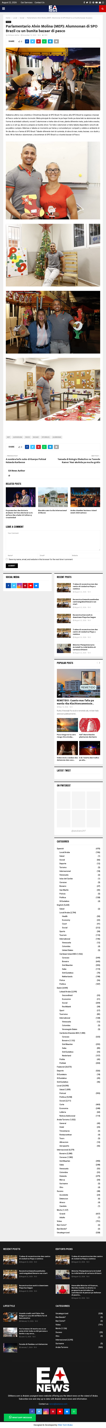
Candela (62, 1206)
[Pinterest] (53, 1411)
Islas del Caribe (66, 879)
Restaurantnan (65, 1135)
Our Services (26, 2)
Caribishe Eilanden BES (69, 1033)
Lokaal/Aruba (65, 992)
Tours (61, 1138)
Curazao (63, 882)
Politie (62, 1059)
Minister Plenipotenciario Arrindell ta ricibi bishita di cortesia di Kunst (84, 647)
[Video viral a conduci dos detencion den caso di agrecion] (67, 748)
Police (62, 980)
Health (64, 916)
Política (62, 897)
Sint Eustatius (67, 973)
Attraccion (63, 1142)
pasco (27, 437)
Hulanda (63, 1176)
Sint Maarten (67, 965)
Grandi (62, 1214)
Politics (62, 984)
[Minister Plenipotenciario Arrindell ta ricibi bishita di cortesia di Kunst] (64, 648)
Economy (66, 920)
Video (59, 1221)
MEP (8, 437)
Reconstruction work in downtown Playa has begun (84, 616)
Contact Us (39, 2)
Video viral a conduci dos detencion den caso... (67, 759)
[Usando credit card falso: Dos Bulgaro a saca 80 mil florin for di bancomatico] (10, 1317)
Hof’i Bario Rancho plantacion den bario (88, 735)
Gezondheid (67, 995)
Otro (61, 1187)
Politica (62, 1097)
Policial (62, 1093)
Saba (64, 969)
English (60, 905)
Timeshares (64, 1131)
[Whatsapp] (74, 1411)
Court (64, 924)
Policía (62, 894)
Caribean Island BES (68, 954)
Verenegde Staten (69, 1029)
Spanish (60, 849)
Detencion (63, 1199)
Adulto (62, 1217)
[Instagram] (46, 1411)
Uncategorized (63, 1233)
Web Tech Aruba (65, 1425)
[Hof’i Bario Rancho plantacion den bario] (89, 725)
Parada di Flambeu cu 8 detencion (33, 1344)
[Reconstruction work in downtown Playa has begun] (64, 618)
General (62, 1123)
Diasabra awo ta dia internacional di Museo (52, 511)
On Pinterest (64, 785)
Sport (61, 1010)
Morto (59, 1210)
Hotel (61, 1127)
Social (8, 22)
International (64, 939)
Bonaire (62, 886)
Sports (62, 931)
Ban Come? (62, 1225)
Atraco (62, 1202)
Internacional (65, 871)
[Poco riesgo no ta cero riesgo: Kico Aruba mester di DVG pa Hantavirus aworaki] (67, 725)
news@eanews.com (58, 1404)
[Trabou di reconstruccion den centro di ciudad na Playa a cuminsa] (64, 587)
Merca (62, 1180)
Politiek (62, 1063)
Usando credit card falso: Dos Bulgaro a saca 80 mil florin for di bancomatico (33, 1316)
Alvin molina (17, 437)
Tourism (63, 935)
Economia (63, 1108)
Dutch (59, 988)
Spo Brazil (46, 437)
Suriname (63, 1184)
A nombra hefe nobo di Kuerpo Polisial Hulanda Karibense (26, 460)
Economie (66, 999)
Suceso (60, 1191)
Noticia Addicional (67, 1116)
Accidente (63, 1195)
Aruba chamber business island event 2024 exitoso (83, 511)
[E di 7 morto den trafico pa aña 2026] (89, 748)
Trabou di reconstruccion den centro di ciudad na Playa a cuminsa (85, 586)
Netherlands (67, 977)
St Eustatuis (62, 1074)
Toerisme (63, 1014)
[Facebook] (32, 1411)
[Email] (67, 1411)
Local (59, 1086)
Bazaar (36, 437)
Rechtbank (66, 1007)
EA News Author (13, 35)
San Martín (64, 890)
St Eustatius (64, 901)
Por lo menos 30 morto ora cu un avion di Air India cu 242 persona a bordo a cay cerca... (33, 1331)
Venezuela (63, 875)
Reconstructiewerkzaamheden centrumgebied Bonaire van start (86, 602)
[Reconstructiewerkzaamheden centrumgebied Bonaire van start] (64, 603)
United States (67, 950)
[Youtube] (60, 1411)
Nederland (66, 1056)
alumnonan (57, 437)
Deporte (62, 864)
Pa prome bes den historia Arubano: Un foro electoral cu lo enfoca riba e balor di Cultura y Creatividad (19, 514)
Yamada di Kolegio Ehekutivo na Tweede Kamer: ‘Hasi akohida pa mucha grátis (79, 460)
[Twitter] (39, 1411)
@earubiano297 (78, 831)
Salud (61, 856)
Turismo (63, 867)
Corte (61, 1104)
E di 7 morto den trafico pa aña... (89, 759)
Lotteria (62, 1112)
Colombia (66, 946)
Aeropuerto (64, 1146)
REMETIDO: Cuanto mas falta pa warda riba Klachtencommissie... (75, 702)
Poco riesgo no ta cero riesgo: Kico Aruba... (66, 735)
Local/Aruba (64, 852)
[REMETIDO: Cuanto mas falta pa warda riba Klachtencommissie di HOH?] (78, 683)
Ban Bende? (62, 1229)
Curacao (65, 958)
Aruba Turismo (63, 1120)
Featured (61, 1067)
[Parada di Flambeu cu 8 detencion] (10, 1347)
